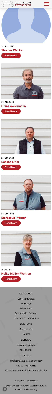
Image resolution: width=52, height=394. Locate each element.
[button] (5, 389)
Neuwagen (26, 303)
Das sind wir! (26, 329)
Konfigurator (26, 349)
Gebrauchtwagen (26, 298)
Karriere (26, 334)
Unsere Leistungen (26, 345)
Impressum (19, 380)
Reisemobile (26, 308)
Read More (11, 55)
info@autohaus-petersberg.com (26, 360)
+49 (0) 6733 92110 (26, 365)
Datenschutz (32, 380)
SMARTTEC (33, 386)
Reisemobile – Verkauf (26, 313)
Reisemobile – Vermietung (26, 318)
